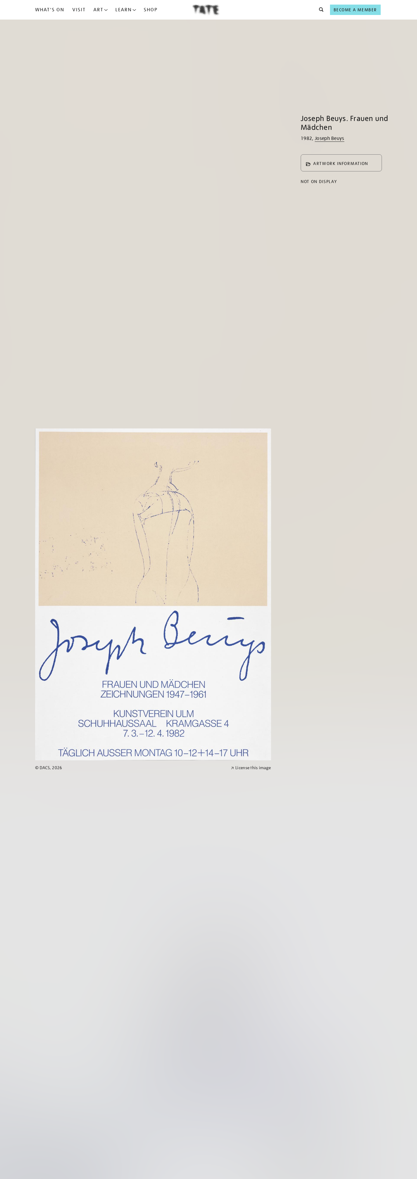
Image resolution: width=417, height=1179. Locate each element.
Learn (123, 10)
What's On (49, 10)
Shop (151, 10)
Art (98, 10)
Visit (79, 10)
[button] (319, 10)
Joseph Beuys (329, 138)
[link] (130, 767)
